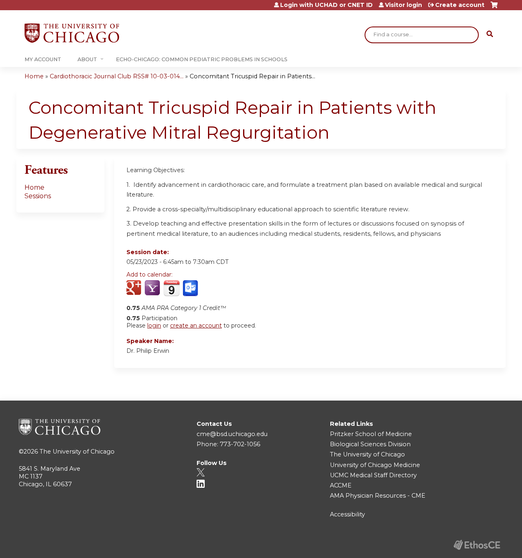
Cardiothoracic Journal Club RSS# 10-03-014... (117, 76)
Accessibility (347, 514)
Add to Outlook (191, 288)
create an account (196, 325)
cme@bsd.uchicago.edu (232, 434)
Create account (459, 5)
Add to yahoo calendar (153, 288)
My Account (42, 59)
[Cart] (494, 8)
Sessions (37, 196)
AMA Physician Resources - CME (377, 495)
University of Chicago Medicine (375, 465)
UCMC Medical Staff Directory (373, 475)
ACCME (341, 485)
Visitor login (403, 5)
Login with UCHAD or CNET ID (326, 5)
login (154, 325)
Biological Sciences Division (370, 444)
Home (34, 76)
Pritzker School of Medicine (371, 434)
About (87, 59)
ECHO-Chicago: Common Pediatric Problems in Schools (202, 59)
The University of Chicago (77, 451)
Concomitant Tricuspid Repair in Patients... (252, 76)
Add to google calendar (134, 288)
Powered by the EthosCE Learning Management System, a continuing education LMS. (477, 545)
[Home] (71, 33)
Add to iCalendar (171, 288)
